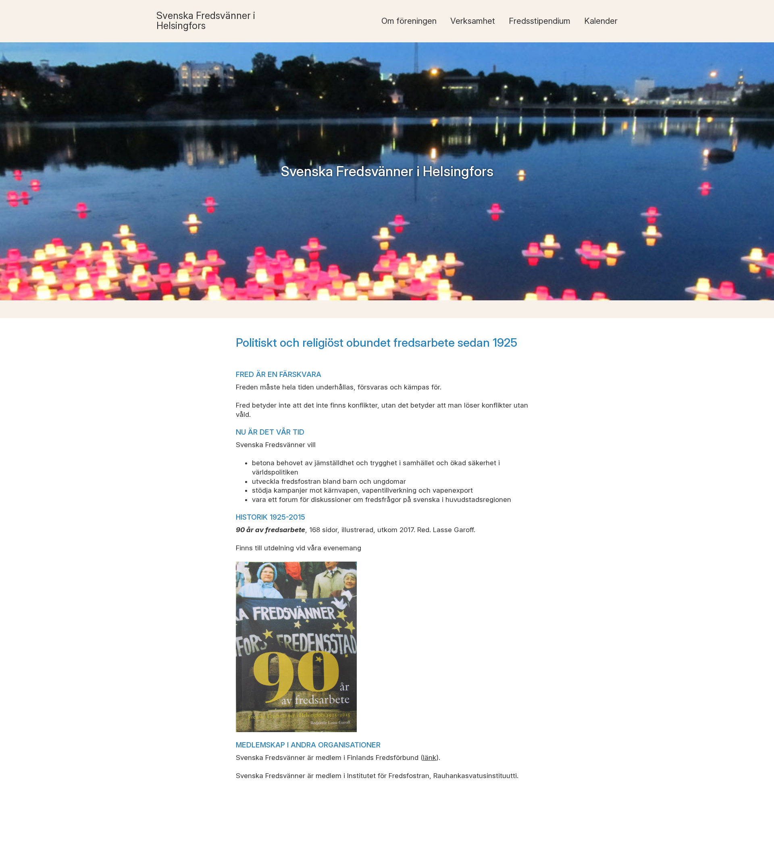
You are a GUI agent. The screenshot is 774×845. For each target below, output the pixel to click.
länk (429, 757)
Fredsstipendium (539, 21)
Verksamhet (472, 21)
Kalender (601, 21)
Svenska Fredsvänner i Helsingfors (205, 20)
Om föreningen (409, 21)
